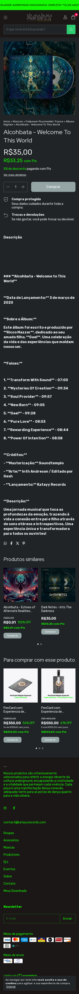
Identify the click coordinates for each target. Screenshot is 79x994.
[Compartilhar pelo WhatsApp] (6, 543)
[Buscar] (71, 29)
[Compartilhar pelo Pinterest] (23, 543)
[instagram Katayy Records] (5, 808)
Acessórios (11, 840)
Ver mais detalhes (15, 174)
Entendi (11, 986)
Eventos (9, 869)
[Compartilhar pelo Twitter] (18, 543)
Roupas (9, 833)
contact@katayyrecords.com (25, 822)
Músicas (18, 121)
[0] (73, 17)
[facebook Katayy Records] (14, 808)
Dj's (6, 862)
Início (7, 121)
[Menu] (5, 17)
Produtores (12, 855)
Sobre (8, 876)
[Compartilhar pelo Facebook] (12, 543)
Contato (10, 883)
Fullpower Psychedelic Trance (44, 121)
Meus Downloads (15, 891)
